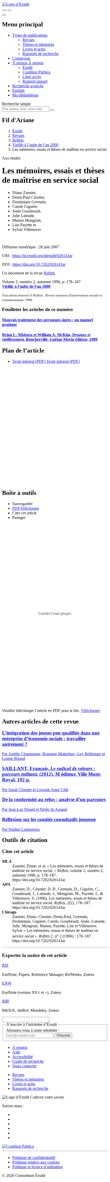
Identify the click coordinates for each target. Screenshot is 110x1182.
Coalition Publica (36, 72)
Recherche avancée (27, 86)
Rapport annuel (35, 81)
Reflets (18, 140)
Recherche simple (16, 104)
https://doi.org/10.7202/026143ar (39, 264)
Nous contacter (24, 1066)
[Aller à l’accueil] (15, 4)
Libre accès (32, 76)
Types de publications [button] (29, 35)
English (18, 90)
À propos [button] (20, 63)
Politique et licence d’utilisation (37, 1167)
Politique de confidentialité (33, 1157)
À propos (35, 63)
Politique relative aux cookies (36, 1162)
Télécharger (90, 710)
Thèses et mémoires (38, 44)
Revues (29, 40)
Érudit (27, 67)
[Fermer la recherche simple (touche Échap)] (9, 10)
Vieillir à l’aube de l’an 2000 (35, 145)
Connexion (21, 58)
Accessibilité (22, 1057)
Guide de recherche (28, 1061)
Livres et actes (34, 49)
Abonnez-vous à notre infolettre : (32, 1030)
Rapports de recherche (41, 53)
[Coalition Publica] (18, 1146)
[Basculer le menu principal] (4, 15)
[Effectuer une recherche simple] (4, 10)
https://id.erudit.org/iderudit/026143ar (42, 255)
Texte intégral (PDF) (29, 361)
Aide (16, 1052)
